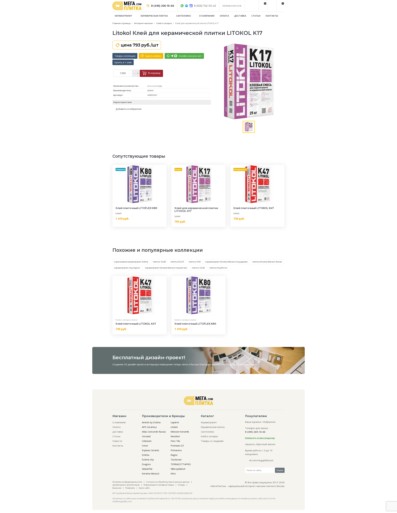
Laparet (175, 422)
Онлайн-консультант (190, 55)
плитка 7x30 (195, 261)
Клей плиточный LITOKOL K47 (253, 208)
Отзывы (181, 485)
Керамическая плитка (154, 15)
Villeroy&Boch (178, 468)
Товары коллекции (124, 55)
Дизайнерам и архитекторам (126, 485)
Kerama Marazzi (150, 473)
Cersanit (146, 436)
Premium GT (177, 445)
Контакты (272, 15)
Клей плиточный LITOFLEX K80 (136, 208)
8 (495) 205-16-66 (162, 5)
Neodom (175, 436)
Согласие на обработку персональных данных (168, 482)
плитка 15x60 (159, 261)
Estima (145, 454)
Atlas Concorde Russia (154, 431)
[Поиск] (272, 6)
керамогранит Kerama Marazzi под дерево (226, 261)
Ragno (174, 454)
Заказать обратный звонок (260, 444)
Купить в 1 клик (123, 62)
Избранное (269, 421)
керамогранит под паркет (127, 267)
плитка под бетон (218, 267)
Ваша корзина (253, 421)
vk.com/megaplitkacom (261, 460)
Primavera (176, 450)
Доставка (240, 15)
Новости (117, 440)
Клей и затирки (123, 319)
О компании (206, 15)
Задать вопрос (152, 55)
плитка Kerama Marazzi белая (267, 261)
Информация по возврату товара (158, 485)
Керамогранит (124, 15)
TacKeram (176, 459)
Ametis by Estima (151, 422)
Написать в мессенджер (260, 438)
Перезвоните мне (232, 6)
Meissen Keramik (180, 431)
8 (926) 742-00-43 (204, 5)
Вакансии (116, 488)
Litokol (150, 90)
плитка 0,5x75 (177, 261)
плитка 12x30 (198, 267)
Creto (145, 445)
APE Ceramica (149, 427)
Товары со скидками (212, 440)
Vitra (173, 473)
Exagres (146, 464)
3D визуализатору (246, 364)
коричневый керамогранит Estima (131, 261)
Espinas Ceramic (150, 450)
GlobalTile (147, 468)
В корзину (154, 73)
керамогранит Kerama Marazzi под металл (166, 267)
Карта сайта (144, 488)
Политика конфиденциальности (127, 482)
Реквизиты (130, 488)
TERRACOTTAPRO (181, 464)
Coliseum (147, 440)
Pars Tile (175, 440)
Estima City (148, 459)
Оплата (224, 15)
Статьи (255, 15)
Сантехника (183, 15)
